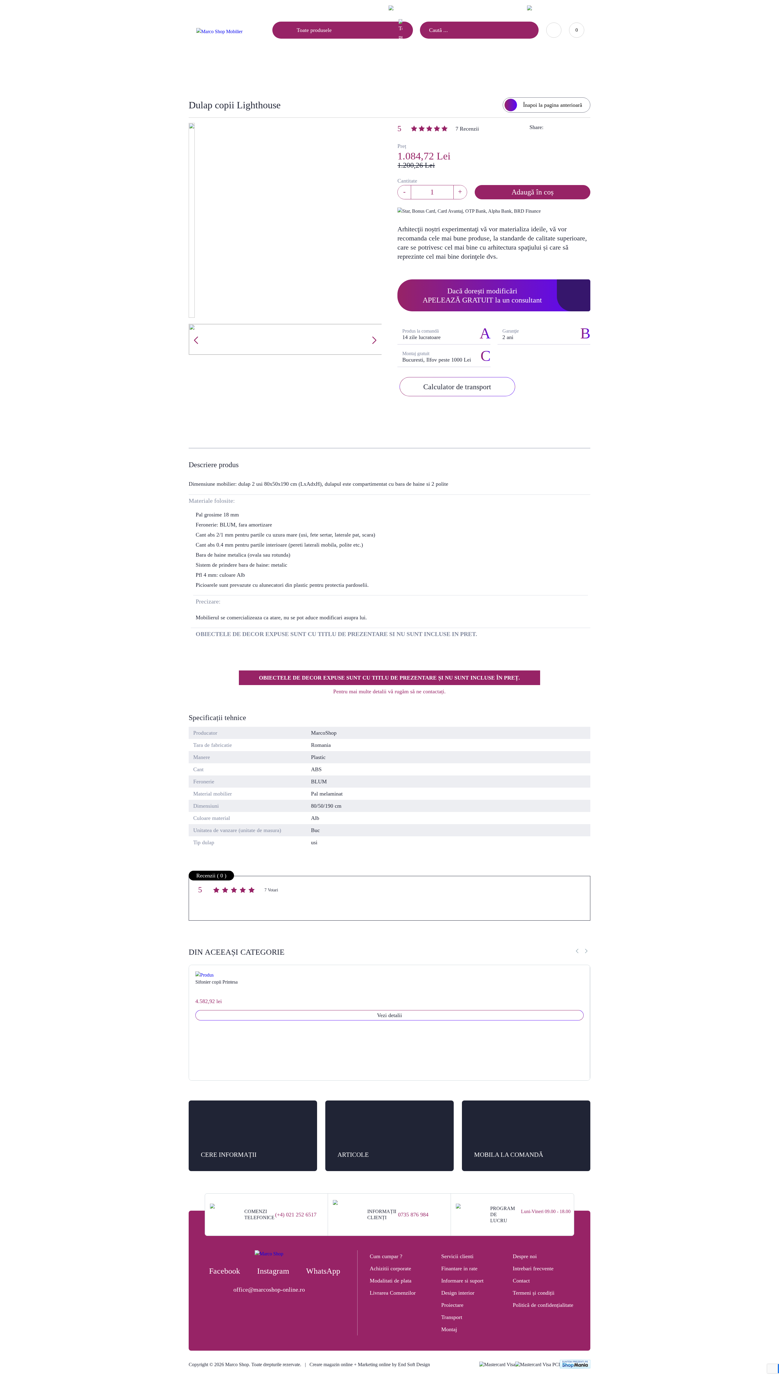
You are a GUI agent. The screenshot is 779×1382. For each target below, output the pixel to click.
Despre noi (525, 1256)
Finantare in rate (459, 1268)
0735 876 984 (413, 1215)
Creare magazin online (331, 1364)
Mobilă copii (348, 72)
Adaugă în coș (533, 192)
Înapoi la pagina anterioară (552, 105)
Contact (259, 8)
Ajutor (231, 8)
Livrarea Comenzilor (393, 1293)
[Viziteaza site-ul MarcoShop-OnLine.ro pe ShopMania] (575, 1365)
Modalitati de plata (390, 1281)
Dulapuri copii (389, 72)
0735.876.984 (498, 7)
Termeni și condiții (533, 1293)
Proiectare (452, 1305)
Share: (536, 127)
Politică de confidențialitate (543, 1305)
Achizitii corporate (390, 1268)
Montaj (449, 1329)
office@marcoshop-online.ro (269, 1289)
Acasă (317, 72)
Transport (451, 1317)
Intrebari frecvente (533, 1268)
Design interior (457, 1293)
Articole (203, 8)
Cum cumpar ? (386, 1256)
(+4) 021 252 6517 (295, 1215)
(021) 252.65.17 (462, 7)
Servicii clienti (457, 1256)
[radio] (217, 891)
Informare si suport (462, 1281)
